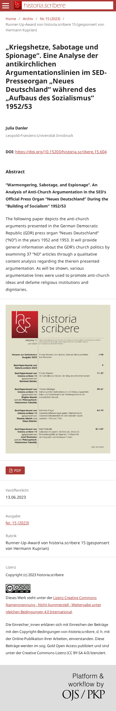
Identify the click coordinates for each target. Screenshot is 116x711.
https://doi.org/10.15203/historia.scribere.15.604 (61, 151)
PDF (17, 470)
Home (11, 18)
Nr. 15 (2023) (50, 18)
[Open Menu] (5, 5)
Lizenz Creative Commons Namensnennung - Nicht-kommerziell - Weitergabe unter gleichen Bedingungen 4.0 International (53, 604)
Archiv (28, 18)
